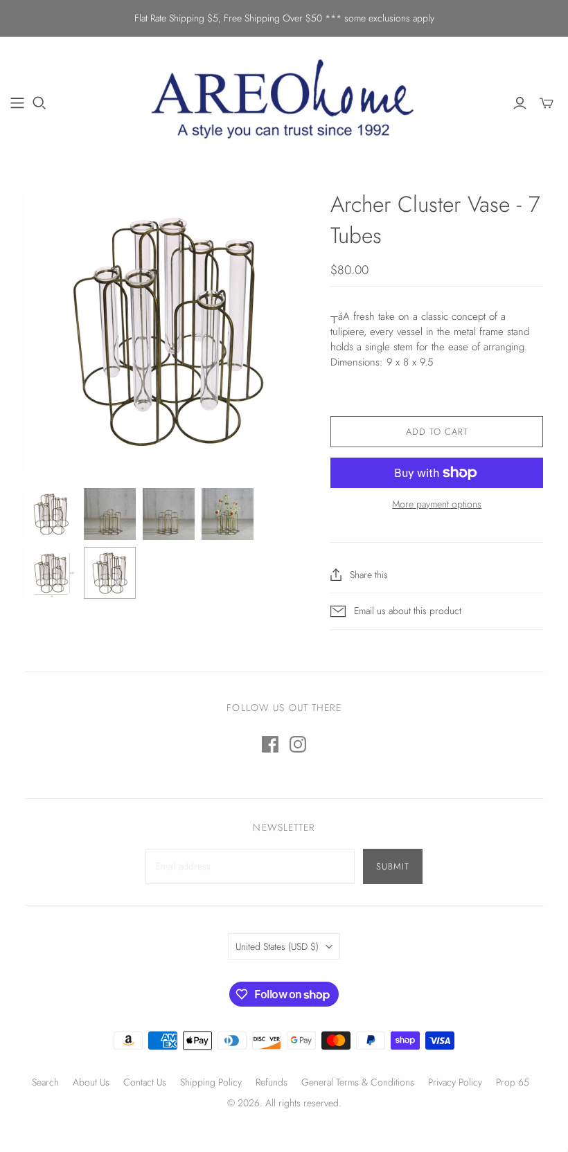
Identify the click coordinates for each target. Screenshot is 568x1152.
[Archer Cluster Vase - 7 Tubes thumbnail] (51, 514)
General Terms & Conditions (357, 1082)
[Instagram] (298, 744)
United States (277, 946)
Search (45, 1082)
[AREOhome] (284, 102)
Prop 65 (512, 1082)
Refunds (271, 1082)
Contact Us (144, 1082)
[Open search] (39, 103)
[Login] (520, 103)
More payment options (436, 504)
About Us (91, 1082)
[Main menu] (17, 103)
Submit (392, 866)
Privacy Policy (455, 1082)
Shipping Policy (211, 1082)
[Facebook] (270, 744)
